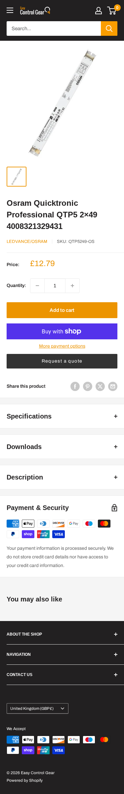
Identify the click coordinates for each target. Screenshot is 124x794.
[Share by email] (112, 386)
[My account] (98, 10)
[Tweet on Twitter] (100, 386)
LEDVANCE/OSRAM (27, 241)
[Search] (109, 28)
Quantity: (16, 285)
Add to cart (62, 310)
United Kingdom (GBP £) (32, 708)
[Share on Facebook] (75, 386)
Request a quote (62, 361)
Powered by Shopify (25, 780)
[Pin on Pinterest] (87, 386)
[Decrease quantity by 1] (37, 286)
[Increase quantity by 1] (72, 286)
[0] (112, 11)
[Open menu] (10, 10)
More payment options (62, 346)
